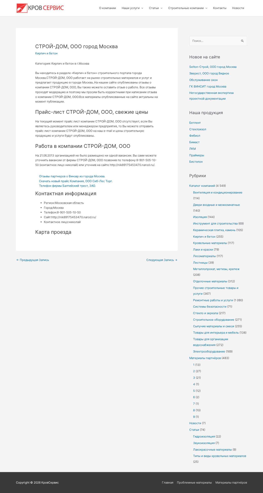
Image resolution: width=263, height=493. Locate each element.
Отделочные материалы (210, 281)
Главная (167, 482)
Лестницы (200, 262)
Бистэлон (196, 161)
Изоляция (200, 217)
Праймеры (196, 155)
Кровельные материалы (210, 243)
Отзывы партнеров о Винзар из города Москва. (72, 176)
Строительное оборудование (213, 319)
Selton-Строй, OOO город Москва (212, 67)
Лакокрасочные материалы (212, 449)
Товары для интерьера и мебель (216, 332)
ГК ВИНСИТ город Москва (207, 86)
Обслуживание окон (203, 80)
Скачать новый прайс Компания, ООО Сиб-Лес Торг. (76, 181)
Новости (238, 8)
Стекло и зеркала (205, 313)
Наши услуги (131, 8)
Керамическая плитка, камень (214, 230)
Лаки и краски (203, 249)
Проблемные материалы (194, 482)
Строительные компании (186, 8)
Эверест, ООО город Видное (209, 73)
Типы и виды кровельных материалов (219, 456)
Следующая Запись (161, 260)
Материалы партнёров (205, 358)
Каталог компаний (202, 186)
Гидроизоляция (204, 436)
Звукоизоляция (204, 443)
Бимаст (194, 142)
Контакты (219, 8)
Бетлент (195, 123)
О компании (107, 8)
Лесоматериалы (204, 256)
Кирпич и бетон (46, 53)
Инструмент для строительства (215, 223)
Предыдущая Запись (32, 260)
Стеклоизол (197, 129)
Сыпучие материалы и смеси (213, 326)
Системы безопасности (209, 306)
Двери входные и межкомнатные (216, 205)
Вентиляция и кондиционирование (217, 192)
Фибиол (194, 135)
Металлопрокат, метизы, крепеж (216, 269)
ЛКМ (192, 149)
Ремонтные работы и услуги (213, 300)
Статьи (154, 8)
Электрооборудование (209, 351)
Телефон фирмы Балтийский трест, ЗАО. (67, 186)
